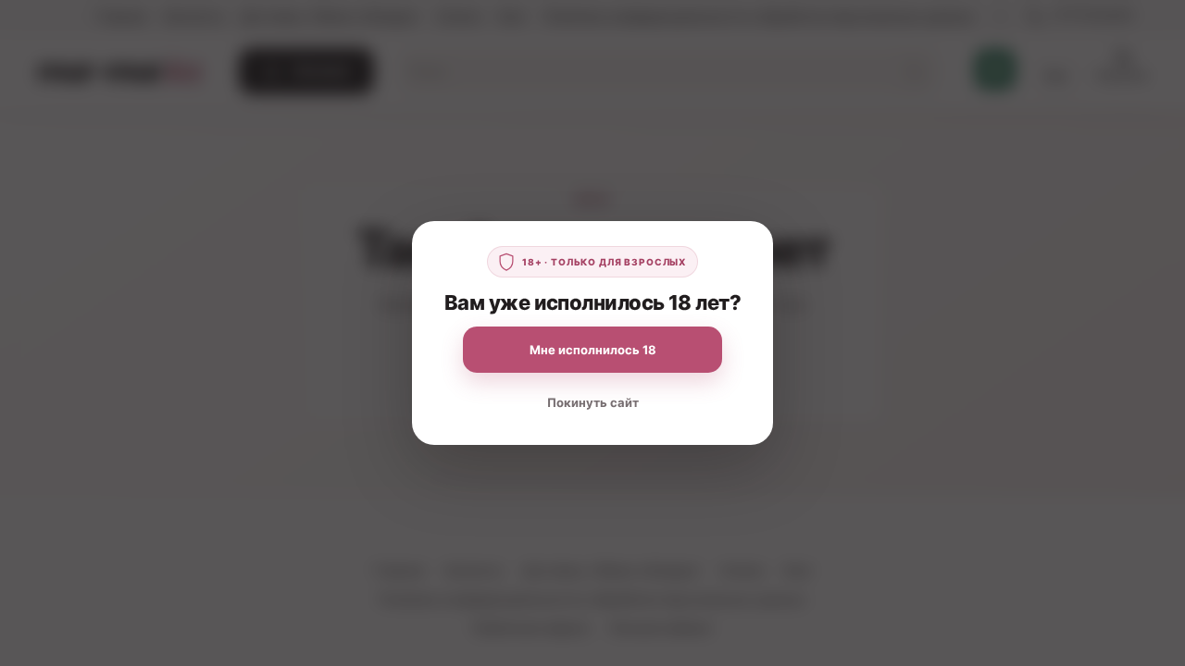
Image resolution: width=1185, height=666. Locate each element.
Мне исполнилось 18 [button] (593, 349)
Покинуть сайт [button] (593, 402)
